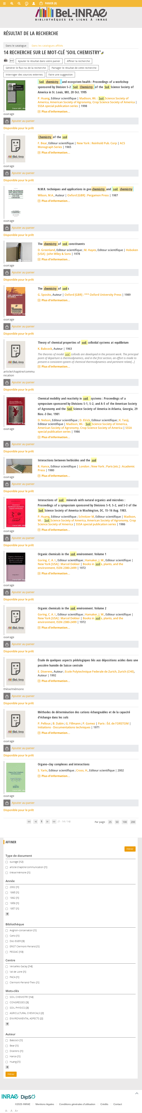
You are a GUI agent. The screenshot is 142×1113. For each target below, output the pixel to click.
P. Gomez (89, 723)
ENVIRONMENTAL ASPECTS (25, 1018)
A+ (16, 1111)
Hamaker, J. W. (94, 560)
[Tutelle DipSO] (28, 1097)
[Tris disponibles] (12, 61)
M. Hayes (90, 250)
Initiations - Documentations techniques (64, 727)
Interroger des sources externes (24, 74)
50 (117, 822)
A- (6, 1111)
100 (125, 822)
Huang (13, 1061)
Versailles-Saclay (19, 966)
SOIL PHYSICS (18, 1007)
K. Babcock (45, 349)
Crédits (104, 1104)
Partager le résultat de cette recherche (74, 67)
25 (110, 822)
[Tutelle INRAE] (10, 1096)
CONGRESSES (18, 1002)
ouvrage (14, 861)
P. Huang (44, 98)
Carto (13, 935)
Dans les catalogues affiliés (47, 45)
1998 (13, 892)
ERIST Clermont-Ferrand (23, 946)
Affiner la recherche (78, 61)
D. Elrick (84, 420)
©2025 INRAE (22, 1104)
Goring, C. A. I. (47, 560)
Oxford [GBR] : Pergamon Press (88, 195)
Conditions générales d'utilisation (77, 1104)
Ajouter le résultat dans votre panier (39, 61)
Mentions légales (45, 1104)
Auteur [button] (10, 1034)
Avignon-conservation (21, 930)
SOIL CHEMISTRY (19, 997)
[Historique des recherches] (26, 3)
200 (133, 822)
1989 (13, 903)
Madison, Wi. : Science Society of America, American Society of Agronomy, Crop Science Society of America (86, 100)
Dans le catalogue (16, 45)
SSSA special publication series (58, 106)
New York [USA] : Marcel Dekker (59, 564)
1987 (13, 908)
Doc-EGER (15, 941)
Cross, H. (82, 770)
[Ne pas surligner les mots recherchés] (102, 53)
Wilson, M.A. (46, 195)
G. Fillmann (73, 723)
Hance (13, 1056)
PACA (13, 977)
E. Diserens (45, 671)
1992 (13, 897)
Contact (117, 1104)
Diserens (15, 1051)
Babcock (15, 1040)
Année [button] (10, 881)
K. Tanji (123, 420)
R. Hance (43, 466)
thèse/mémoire (18, 872)
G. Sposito (44, 295)
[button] (6, 121)
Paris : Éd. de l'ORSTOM (113, 723)
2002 (13, 887)
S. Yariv (42, 770)
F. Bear (42, 143)
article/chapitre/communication (27, 867)
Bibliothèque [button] (15, 924)
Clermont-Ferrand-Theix (23, 982)
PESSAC (14, 951)
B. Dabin (58, 723)
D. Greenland (46, 250)
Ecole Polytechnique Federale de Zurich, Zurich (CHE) (99, 671)
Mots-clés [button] (12, 991)
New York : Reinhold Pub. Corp (97, 143)
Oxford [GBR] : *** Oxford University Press (93, 295)
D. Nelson (44, 420)
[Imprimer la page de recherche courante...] (5, 60)
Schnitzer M (86, 516)
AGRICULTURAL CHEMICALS (25, 1013)
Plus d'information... (56, 111)
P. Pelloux (44, 723)
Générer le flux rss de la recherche (26, 67)
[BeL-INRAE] (71, 13)
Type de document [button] (19, 856)
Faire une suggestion (60, 74)
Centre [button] (10, 960)
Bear (12, 1045)
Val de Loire (16, 971)
